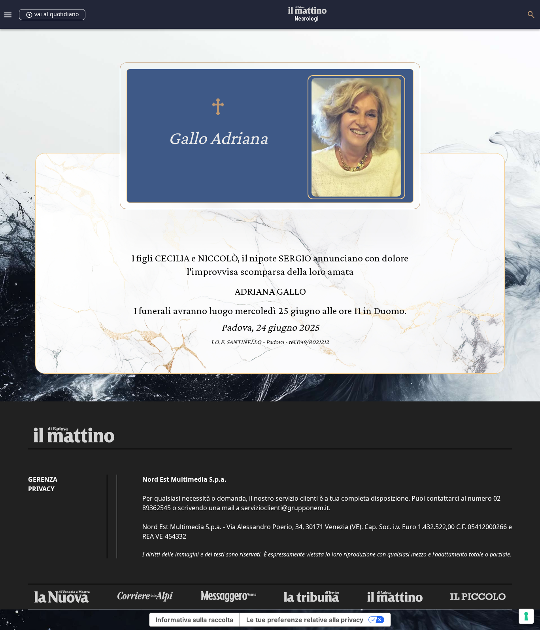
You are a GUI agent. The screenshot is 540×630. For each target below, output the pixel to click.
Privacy (41, 488)
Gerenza (42, 479)
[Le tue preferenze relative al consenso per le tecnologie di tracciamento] (526, 616)
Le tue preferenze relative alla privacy (304, 620)
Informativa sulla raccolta (194, 620)
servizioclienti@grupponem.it (285, 507)
